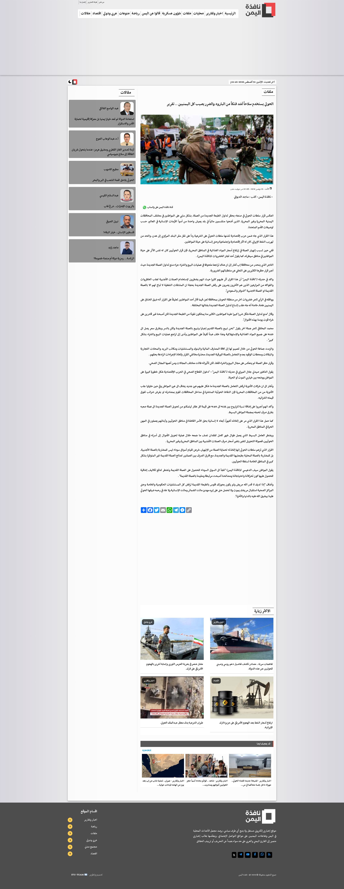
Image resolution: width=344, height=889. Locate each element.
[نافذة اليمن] (260, 10)
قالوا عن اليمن (151, 13)
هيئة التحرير (92, 2)
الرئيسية (230, 13)
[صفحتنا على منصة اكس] (234, 855)
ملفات (187, 13)
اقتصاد (96, 13)
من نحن (101, 2)
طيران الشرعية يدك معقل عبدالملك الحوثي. (181, 723)
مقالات (85, 13)
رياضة (136, 13)
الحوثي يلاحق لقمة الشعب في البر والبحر (113, 180)
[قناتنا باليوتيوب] (248, 855)
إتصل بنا (83, 2)
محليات (198, 13)
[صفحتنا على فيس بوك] (255, 855)
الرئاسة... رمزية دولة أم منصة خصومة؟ (114, 258)
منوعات (124, 13)
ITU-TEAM (77, 875)
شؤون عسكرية (171, 13)
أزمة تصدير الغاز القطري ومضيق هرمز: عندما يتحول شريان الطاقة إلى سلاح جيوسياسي (103, 152)
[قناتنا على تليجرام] (240, 855)
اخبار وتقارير (214, 13)
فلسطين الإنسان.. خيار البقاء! (118, 232)
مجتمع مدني (91, 846)
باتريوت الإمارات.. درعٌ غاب (119, 206)
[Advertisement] (172, 48)
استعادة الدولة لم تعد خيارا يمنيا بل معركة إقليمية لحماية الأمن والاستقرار (104, 121)
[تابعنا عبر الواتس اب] (262, 855)
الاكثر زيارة (262, 611)
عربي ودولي (110, 13)
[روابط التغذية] (269, 855)
